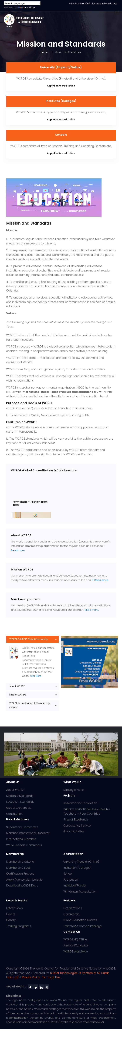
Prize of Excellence (75, 819)
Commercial (71, 914)
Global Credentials (18, 808)
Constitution (14, 814)
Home (44, 52)
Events (10, 914)
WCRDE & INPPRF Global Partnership (28, 639)
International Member (21, 839)
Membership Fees (18, 868)
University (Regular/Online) (81, 862)
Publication (70, 880)
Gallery (11, 920)
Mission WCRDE (17, 694)
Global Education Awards (80, 920)
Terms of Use (51, 977)
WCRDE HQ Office (75, 939)
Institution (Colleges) (77, 868)
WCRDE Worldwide (75, 951)
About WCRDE (17, 686)
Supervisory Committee (22, 827)
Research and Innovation (80, 803)
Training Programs (18, 926)
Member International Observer (27, 833)
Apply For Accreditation (61, 85)
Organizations (72, 908)
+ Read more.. (100, 580)
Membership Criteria (20, 862)
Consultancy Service (77, 825)
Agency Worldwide (75, 945)
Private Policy (31, 977)
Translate (29, 7)
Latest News (14, 908)
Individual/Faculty (74, 885)
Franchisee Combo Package (82, 926)
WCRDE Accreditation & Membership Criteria (29, 705)
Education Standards (20, 802)
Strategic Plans (73, 790)
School (67, 874)
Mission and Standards (68, 52)
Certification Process (20, 874)
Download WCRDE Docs (22, 885)
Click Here (35, 676)
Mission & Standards (19, 796)
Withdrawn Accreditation (80, 891)
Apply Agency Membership (24, 880)
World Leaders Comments (24, 845)
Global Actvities (73, 831)
